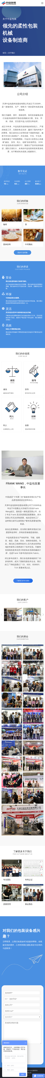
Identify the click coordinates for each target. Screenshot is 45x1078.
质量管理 (7, 904)
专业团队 (7, 880)
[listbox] (22, 1017)
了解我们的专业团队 (23, 581)
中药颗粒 (29, 244)
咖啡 (5, 224)
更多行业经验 (22, 252)
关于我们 (11, 53)
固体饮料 (7, 244)
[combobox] (6, 999)
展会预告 (29, 904)
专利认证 (29, 880)
